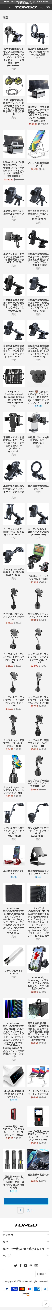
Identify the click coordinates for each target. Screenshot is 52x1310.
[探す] (41, 7)
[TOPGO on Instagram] (31, 1265)
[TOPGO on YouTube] (26, 1265)
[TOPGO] (26, 7)
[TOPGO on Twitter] (15, 1265)
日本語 (40, 1274)
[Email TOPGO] (36, 1265)
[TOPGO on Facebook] (20, 1265)
